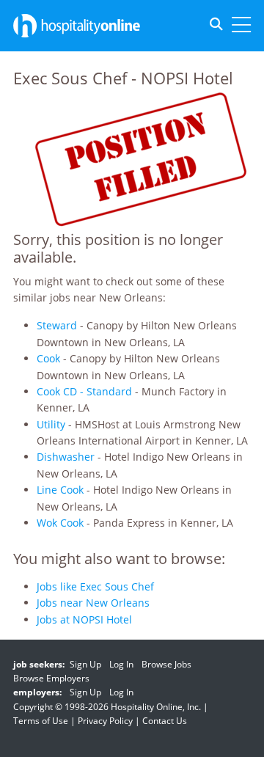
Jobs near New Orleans (93, 603)
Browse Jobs (166, 664)
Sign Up (85, 664)
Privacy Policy (105, 720)
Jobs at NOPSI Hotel (84, 619)
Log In (121, 664)
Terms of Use (40, 720)
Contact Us (164, 720)
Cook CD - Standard (84, 391)
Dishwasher (66, 457)
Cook (48, 358)
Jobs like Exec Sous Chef (95, 586)
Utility (51, 424)
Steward (57, 325)
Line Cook (60, 490)
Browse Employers (51, 678)
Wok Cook (60, 523)
